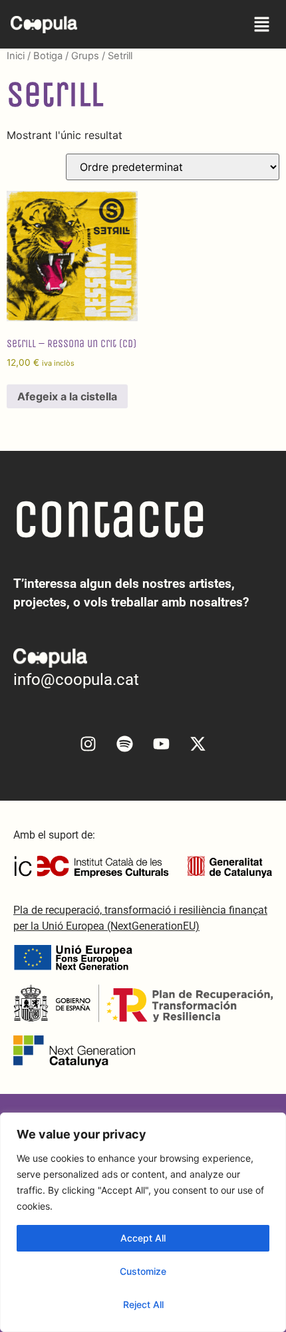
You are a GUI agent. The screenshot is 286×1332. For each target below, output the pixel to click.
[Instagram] (88, 744)
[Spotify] (125, 744)
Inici (16, 56)
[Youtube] (161, 744)
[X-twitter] (198, 744)
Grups (85, 56)
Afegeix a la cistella (67, 396)
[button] (262, 24)
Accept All (143, 1238)
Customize (143, 1271)
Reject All (143, 1304)
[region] (143, 1222)
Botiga (48, 56)
